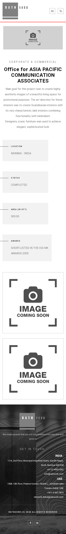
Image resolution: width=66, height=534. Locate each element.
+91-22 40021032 (55, 469)
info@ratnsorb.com (53, 474)
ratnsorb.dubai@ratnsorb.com (48, 497)
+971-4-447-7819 (55, 492)
